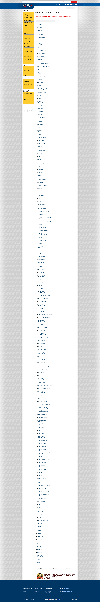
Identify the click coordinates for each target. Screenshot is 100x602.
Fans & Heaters (26, 33)
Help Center (59, 8)
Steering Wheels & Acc (27, 56)
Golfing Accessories (27, 38)
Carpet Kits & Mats (26, 25)
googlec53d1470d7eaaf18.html (42, 540)
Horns (25, 40)
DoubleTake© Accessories (28, 23)
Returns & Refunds (40, 552)
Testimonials (39, 526)
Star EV (25, 73)
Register (38, 562)
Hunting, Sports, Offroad (27, 41)
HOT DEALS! (26, 12)
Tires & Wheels (26, 61)
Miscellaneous (26, 49)
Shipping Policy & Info (40, 556)
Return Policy (26, 79)
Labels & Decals (26, 43)
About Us (54, 8)
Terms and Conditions (40, 529)
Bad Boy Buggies (26, 70)
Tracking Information (38, 592)
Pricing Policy (39, 546)
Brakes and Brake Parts (27, 20)
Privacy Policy (26, 87)
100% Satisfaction (40, 532)
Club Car (25, 72)
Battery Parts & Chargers (27, 14)
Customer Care (41, 8)
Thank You (39, 559)
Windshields (25, 62)
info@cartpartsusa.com (71, 4)
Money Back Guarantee (41, 545)
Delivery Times (37, 591)
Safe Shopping (39, 553)
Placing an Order (26, 81)
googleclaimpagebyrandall (41, 542)
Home (36, 8)
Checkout (74, 2)
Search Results (39, 555)
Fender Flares (26, 35)
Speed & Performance (27, 54)
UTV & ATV (25, 75)
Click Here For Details (56, 578)
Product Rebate (39, 549)
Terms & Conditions (27, 86)
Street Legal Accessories (27, 59)
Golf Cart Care (26, 36)
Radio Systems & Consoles (28, 51)
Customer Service (40, 536)
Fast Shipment (39, 539)
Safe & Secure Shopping (48, 592)
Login (38, 561)
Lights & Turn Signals (27, 46)
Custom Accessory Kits (27, 28)
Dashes (25, 30)
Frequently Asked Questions (28, 84)
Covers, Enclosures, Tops (28, 27)
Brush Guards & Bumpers (28, 15)
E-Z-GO (25, 67)
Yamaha (25, 68)
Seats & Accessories (27, 53)
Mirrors (25, 48)
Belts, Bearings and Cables (28, 17)
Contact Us (48, 8)
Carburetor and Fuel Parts (28, 22)
